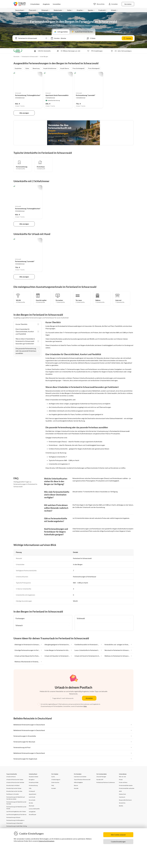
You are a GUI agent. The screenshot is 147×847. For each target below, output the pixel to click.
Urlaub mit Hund (11, 776)
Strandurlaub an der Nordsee (14, 791)
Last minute (32, 797)
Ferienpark (32, 791)
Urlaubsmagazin (55, 779)
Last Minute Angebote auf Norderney (16, 814)
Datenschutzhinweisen (46, 841)
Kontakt (53, 788)
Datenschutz (122, 794)
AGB (120, 791)
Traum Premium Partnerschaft (82, 779)
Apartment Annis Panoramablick (57, 95)
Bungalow (31, 779)
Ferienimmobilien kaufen (126, 785)
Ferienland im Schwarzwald (30, 56)
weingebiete (32, 811)
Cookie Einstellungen (118, 842)
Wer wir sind (122, 776)
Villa (30, 788)
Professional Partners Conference (105, 782)
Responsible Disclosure (125, 800)
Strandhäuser (32, 814)
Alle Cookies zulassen (118, 835)
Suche (53, 776)
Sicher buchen (55, 782)
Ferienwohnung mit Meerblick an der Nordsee (16, 803)
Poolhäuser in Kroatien (12, 794)
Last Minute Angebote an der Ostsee (16, 811)
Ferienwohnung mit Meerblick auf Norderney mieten (15, 798)
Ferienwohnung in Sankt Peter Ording (16, 826)
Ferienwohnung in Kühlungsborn (15, 820)
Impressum (122, 797)
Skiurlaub (31, 806)
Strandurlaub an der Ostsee (13, 788)
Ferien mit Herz (123, 782)
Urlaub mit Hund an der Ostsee (14, 779)
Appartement (32, 794)
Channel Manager (101, 776)
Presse (120, 779)
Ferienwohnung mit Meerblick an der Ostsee (16, 807)
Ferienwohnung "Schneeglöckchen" (27, 95)
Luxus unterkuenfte (34, 808)
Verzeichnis (122, 803)
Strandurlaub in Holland (13, 785)
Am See (31, 803)
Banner (76, 785)
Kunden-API (99, 779)
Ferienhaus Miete (33, 782)
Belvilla (121, 806)
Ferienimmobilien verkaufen (126, 788)
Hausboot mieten (33, 776)
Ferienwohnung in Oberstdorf (14, 823)
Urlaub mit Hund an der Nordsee (15, 782)
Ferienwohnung (33, 785)
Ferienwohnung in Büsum (13, 817)
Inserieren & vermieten (80, 776)
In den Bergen (44, 56)
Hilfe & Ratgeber (78, 782)
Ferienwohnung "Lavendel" (85, 95)
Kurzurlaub (32, 800)
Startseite (16, 56)
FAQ (52, 785)
